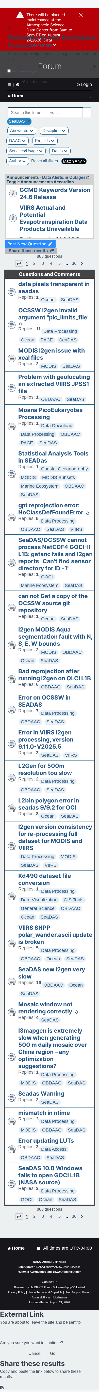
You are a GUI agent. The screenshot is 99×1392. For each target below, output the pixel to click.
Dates (58, 151)
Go (52, 1353)
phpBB (34, 1287)
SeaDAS (69, 299)
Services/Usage (24, 151)
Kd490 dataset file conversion (44, 879)
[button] (19, 263)
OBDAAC (50, 399)
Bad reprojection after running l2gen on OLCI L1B (54, 675)
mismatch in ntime (44, 1112)
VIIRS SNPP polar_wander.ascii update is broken (55, 934)
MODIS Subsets (58, 477)
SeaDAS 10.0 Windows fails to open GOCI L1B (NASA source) (50, 1175)
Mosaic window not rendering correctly (45, 1008)
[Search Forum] (88, 109)
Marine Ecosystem (39, 486)
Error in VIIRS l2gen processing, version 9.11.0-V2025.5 (45, 739)
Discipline (52, 130)
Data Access (54, 1149)
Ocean (48, 299)
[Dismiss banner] (81, 15)
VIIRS (76, 529)
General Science (38, 908)
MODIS (48, 366)
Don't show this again (24, 71)
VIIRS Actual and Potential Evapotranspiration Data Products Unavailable (54, 218)
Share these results (28, 250)
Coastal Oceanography (64, 468)
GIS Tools (74, 899)
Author (15, 161)
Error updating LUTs (46, 1140)
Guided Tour (36, 81)
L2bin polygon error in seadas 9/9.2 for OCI (48, 804)
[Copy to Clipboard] (2, 1387)
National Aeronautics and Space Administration (49, 1271)
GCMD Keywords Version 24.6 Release (55, 193)
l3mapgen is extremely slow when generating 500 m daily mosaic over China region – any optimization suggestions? (52, 1048)
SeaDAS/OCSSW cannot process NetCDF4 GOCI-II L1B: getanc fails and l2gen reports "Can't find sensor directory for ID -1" (55, 554)
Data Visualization (39, 899)
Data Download (56, 425)
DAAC (15, 141)
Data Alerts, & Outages (64, 177)
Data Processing (60, 331)
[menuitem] (84, 85)
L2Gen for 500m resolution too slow (45, 769)
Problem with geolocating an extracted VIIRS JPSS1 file (54, 384)
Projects (43, 141)
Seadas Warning (41, 1093)
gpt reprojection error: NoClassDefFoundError (50, 509)
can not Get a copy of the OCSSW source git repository (53, 603)
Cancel (34, 1353)
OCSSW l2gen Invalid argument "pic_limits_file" (54, 314)
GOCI (47, 576)
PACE (47, 339)
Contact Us (49, 1282)
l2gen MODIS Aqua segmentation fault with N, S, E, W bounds (55, 636)
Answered (19, 130)
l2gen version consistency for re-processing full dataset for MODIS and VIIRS (55, 837)
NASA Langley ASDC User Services (58, 1266)
